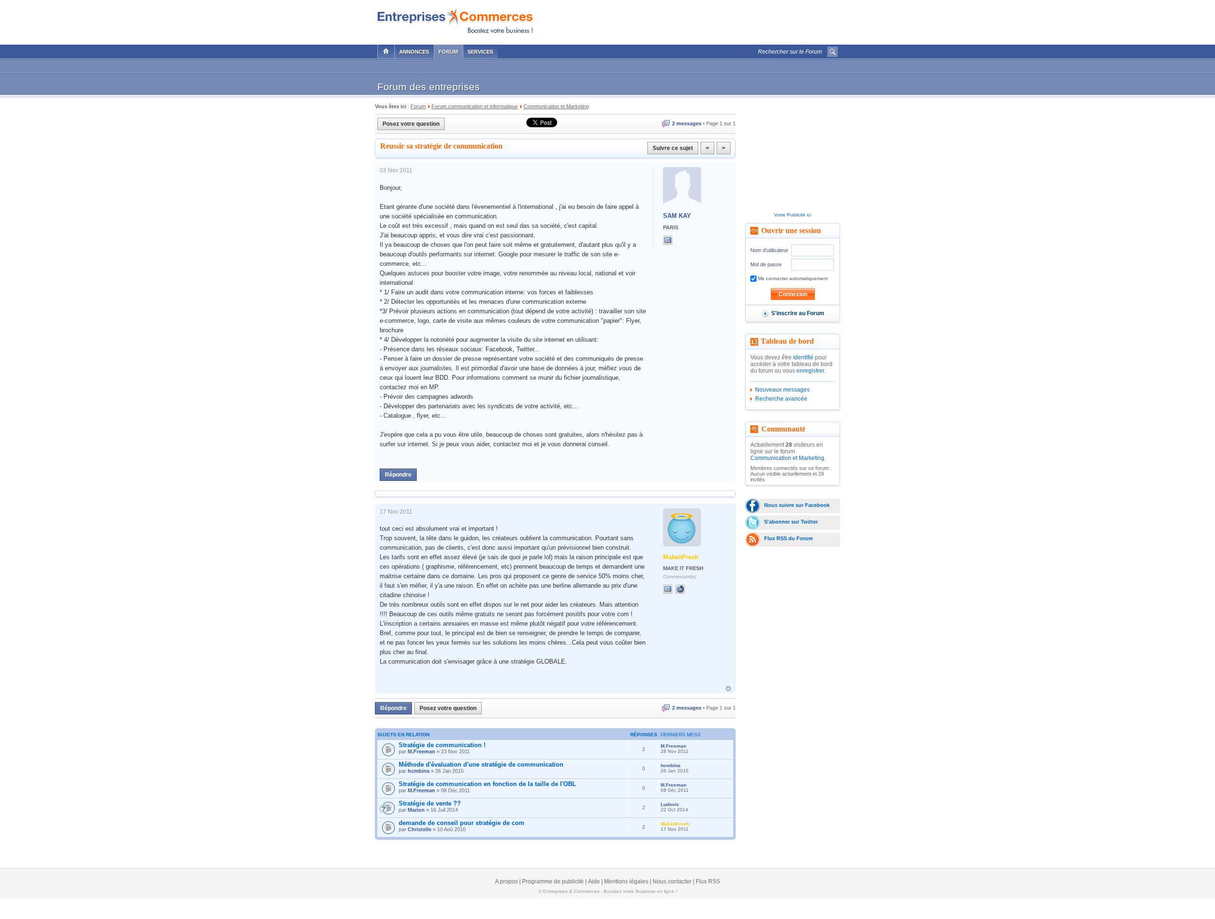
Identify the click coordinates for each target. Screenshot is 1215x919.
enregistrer (810, 370)
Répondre (398, 474)
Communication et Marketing (787, 458)
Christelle (419, 829)
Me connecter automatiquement (792, 278)
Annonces (414, 52)
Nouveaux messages (782, 389)
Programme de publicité (553, 881)
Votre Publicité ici (792, 214)
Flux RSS (708, 881)
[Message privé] (668, 240)
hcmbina (419, 771)
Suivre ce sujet (673, 148)
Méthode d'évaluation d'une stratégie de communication (481, 764)
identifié (803, 357)
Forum (448, 52)
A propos (506, 881)
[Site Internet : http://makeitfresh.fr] (689, 589)
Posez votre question (411, 124)
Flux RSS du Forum (788, 538)
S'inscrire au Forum (797, 313)
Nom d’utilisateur (769, 250)
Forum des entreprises (428, 86)
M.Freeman (421, 751)
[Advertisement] (727, 20)
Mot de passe (766, 264)
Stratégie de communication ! (442, 745)
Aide (594, 881)
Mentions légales (626, 881)
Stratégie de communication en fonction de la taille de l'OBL (487, 784)
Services (480, 52)
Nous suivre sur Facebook (797, 505)
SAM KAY (677, 215)
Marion (416, 810)
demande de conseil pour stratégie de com (461, 822)
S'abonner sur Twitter (791, 522)
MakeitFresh (681, 557)
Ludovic (670, 804)
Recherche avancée (781, 398)
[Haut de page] (728, 688)
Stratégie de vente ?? (430, 803)
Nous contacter (672, 881)
